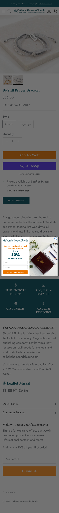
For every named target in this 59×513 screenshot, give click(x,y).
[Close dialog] (55, 238)
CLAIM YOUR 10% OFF (15, 272)
